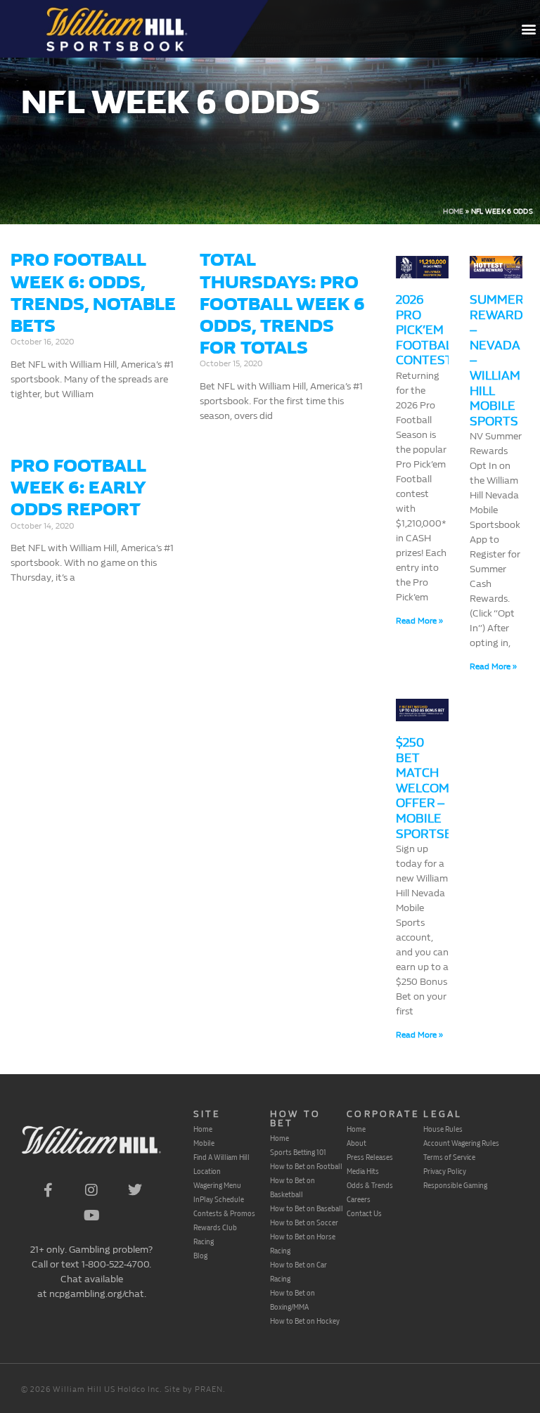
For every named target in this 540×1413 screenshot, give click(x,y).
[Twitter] (135, 1190)
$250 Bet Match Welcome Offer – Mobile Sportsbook (437, 788)
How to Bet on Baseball (306, 1208)
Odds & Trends (370, 1185)
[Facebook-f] (47, 1190)
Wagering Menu (217, 1185)
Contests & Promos (224, 1213)
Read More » (419, 621)
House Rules (443, 1129)
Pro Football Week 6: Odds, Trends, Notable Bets (93, 293)
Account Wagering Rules (461, 1143)
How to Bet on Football (306, 1166)
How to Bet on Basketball (292, 1187)
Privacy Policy (444, 1171)
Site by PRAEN (194, 1389)
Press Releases (370, 1157)
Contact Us (364, 1213)
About (356, 1143)
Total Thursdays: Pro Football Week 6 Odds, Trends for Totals (282, 304)
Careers (359, 1199)
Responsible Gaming (455, 1185)
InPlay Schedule (218, 1199)
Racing (203, 1241)
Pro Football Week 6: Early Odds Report (78, 487)
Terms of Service (449, 1157)
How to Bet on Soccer (304, 1222)
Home (453, 211)
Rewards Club (215, 1227)
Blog (200, 1255)
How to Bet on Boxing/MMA (292, 1300)
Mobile (203, 1143)
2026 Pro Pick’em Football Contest (427, 330)
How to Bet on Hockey (305, 1321)
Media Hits (363, 1171)
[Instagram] (91, 1190)
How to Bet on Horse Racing (302, 1244)
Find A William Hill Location (221, 1164)
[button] (528, 29)
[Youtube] (91, 1215)
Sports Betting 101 (298, 1152)
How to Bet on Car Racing (298, 1272)
